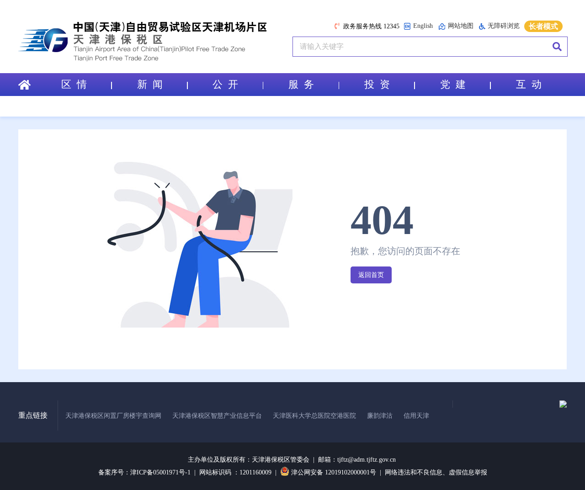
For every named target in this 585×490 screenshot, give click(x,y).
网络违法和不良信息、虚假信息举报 (436, 472)
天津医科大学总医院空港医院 (314, 415)
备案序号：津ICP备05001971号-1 (144, 472)
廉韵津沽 (380, 415)
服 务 (301, 84)
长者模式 (543, 26)
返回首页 (371, 275)
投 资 (377, 84)
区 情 (74, 84)
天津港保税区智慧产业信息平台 (217, 415)
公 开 (225, 84)
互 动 (529, 84)
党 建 (453, 84)
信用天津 (416, 415)
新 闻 (150, 84)
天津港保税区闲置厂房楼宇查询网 (113, 415)
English (423, 25)
